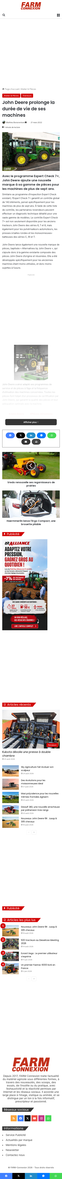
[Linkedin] (31, 435)
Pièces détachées (42, 413)
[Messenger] (41, 435)
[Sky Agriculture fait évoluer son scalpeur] (10, 770)
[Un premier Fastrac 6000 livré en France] (10, 968)
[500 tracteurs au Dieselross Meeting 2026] (10, 944)
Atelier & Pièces (28, 89)
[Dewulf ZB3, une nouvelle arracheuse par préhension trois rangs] (10, 810)
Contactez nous (15, 1155)
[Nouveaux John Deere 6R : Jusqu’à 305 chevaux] (10, 822)
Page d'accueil (11, 89)
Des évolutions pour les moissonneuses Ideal (33, 782)
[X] (20, 435)
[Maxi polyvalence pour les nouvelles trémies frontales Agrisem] (10, 797)
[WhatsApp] (51, 435)
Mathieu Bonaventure (15, 122)
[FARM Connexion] (31, 6)
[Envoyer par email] (25, 442)
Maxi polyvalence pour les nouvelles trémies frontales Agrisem (40, 795)
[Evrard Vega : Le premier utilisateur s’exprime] (10, 956)
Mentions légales (16, 1145)
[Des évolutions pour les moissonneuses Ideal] (10, 784)
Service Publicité (16, 1135)
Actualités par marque (19, 1140)
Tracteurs (27, 95)
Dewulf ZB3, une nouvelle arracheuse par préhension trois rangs (40, 808)
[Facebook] (10, 435)
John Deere (17, 413)
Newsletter (12, 1150)
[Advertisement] (31, 53)
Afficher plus (30, 422)
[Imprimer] (36, 442)
